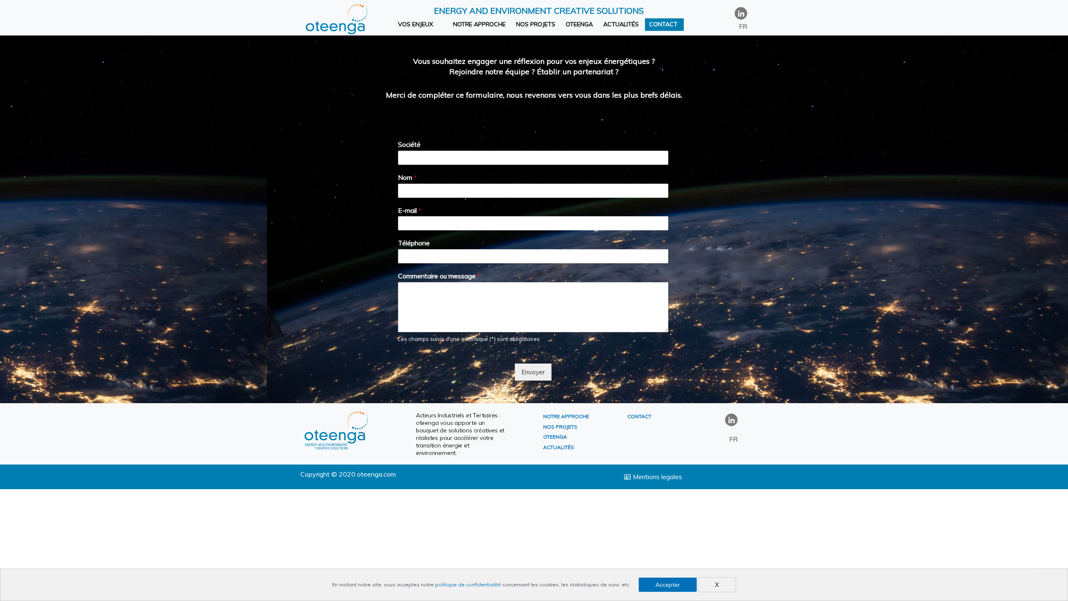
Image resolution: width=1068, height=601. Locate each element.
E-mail (409, 210)
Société (409, 144)
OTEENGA (555, 437)
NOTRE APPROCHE (566, 416)
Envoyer (533, 372)
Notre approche (479, 24)
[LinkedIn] (741, 13)
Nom (407, 177)
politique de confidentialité (468, 584)
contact (663, 24)
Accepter (667, 584)
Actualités (621, 24)
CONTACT (639, 416)
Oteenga (579, 24)
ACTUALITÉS (558, 447)
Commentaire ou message (439, 276)
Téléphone (414, 243)
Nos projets (535, 24)
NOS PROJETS (560, 427)
